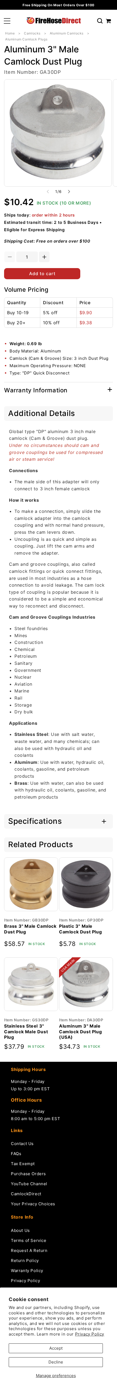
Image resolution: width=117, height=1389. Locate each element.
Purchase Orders (28, 1173)
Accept (56, 1348)
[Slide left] (48, 191)
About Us (20, 1230)
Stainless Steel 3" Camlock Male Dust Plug (26, 1031)
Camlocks (32, 33)
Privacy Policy (89, 1334)
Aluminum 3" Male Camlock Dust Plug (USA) (80, 1031)
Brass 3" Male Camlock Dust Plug (30, 929)
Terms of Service (29, 1240)
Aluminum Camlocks (67, 33)
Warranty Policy (27, 1270)
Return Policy (25, 1260)
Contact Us (22, 1143)
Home (10, 33)
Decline (55, 1362)
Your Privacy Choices (33, 1203)
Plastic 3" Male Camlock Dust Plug (80, 929)
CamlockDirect (26, 1193)
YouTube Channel (29, 1183)
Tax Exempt (23, 1163)
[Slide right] (69, 191)
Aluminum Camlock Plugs (26, 39)
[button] (7, 21)
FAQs (16, 1153)
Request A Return (29, 1250)
